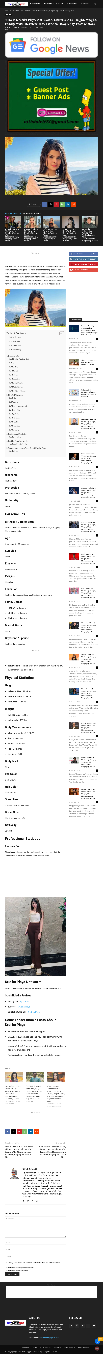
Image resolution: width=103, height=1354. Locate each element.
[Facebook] (44, 204)
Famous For (16, 437)
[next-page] (96, 213)
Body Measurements (20, 406)
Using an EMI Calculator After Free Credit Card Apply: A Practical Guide (89, 393)
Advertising (85, 4)
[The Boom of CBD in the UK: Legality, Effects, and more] (74, 362)
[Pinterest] (56, 204)
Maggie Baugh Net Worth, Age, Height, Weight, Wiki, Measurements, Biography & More (88, 794)
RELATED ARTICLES (13, 213)
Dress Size (16, 426)
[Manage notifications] (97, 1348)
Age (13, 363)
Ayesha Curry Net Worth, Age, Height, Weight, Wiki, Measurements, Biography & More (88, 659)
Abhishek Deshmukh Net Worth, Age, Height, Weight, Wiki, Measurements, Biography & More (34, 1091)
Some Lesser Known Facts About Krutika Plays (27, 448)
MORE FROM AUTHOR (32, 213)
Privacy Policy (69, 1347)
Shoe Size (15, 422)
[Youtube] (94, 1326)
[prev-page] (93, 213)
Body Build (16, 410)
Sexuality (15, 430)
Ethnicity (15, 371)
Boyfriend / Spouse (19, 391)
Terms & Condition (84, 1347)
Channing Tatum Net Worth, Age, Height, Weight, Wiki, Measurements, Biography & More (88, 627)
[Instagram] (77, 1326)
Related (15, 451)
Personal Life (13, 356)
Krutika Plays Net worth (18, 441)
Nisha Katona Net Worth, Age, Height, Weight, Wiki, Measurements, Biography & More (88, 693)
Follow (93, 259)
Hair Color (16, 418)
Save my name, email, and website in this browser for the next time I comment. (34, 1262)
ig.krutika (24, 1001)
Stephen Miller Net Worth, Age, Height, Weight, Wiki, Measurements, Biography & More (88, 527)
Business (59, 4)
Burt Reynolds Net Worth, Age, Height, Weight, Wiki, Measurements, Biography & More (88, 458)
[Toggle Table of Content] (60, 333)
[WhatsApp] (62, 204)
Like (94, 254)
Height (14, 398)
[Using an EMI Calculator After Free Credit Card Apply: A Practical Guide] (74, 392)
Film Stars (71, 4)
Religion (15, 375)
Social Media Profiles (20, 444)
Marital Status (17, 387)
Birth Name (17, 337)
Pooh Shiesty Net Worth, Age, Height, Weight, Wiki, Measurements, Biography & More (88, 559)
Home (7, 11)
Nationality (17, 350)
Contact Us (36, 1347)
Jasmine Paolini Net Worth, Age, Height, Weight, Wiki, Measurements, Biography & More (88, 493)
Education (16, 379)
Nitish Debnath (13, 28)
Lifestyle (48, 4)
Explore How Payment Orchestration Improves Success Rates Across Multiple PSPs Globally (89, 330)
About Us (26, 1347)
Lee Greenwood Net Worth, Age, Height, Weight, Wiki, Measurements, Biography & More (88, 424)
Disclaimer (58, 1347)
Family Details (17, 383)
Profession (17, 345)
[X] (50, 204)
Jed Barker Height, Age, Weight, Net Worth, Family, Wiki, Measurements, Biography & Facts (90, 235)
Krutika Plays (23, 1006)
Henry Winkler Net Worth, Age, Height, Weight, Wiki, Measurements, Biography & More (88, 728)
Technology (35, 4)
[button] (95, 4)
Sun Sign (15, 367)
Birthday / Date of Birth (20, 359)
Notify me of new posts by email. (17, 1271)
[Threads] (38, 1200)
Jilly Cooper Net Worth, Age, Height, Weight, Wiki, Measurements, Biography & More (88, 593)
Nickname (16, 341)
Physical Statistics (15, 395)
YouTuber (15, 11)
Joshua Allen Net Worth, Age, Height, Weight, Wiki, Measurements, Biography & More (88, 762)
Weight (15, 402)
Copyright (47, 1347)
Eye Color (15, 414)
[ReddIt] (73, 204)
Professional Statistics (17, 434)
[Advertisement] (35, 258)
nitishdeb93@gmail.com (49, 1337)
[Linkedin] (67, 204)
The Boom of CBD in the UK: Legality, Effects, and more (88, 362)
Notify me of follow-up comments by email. (21, 1268)
